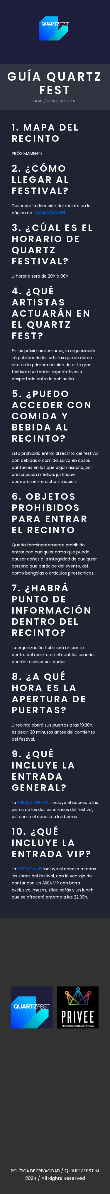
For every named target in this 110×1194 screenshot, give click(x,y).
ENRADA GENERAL (33, 802)
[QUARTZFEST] (55, 24)
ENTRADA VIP (29, 869)
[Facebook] (48, 1074)
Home (38, 101)
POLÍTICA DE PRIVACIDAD (35, 1171)
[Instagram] (61, 1074)
